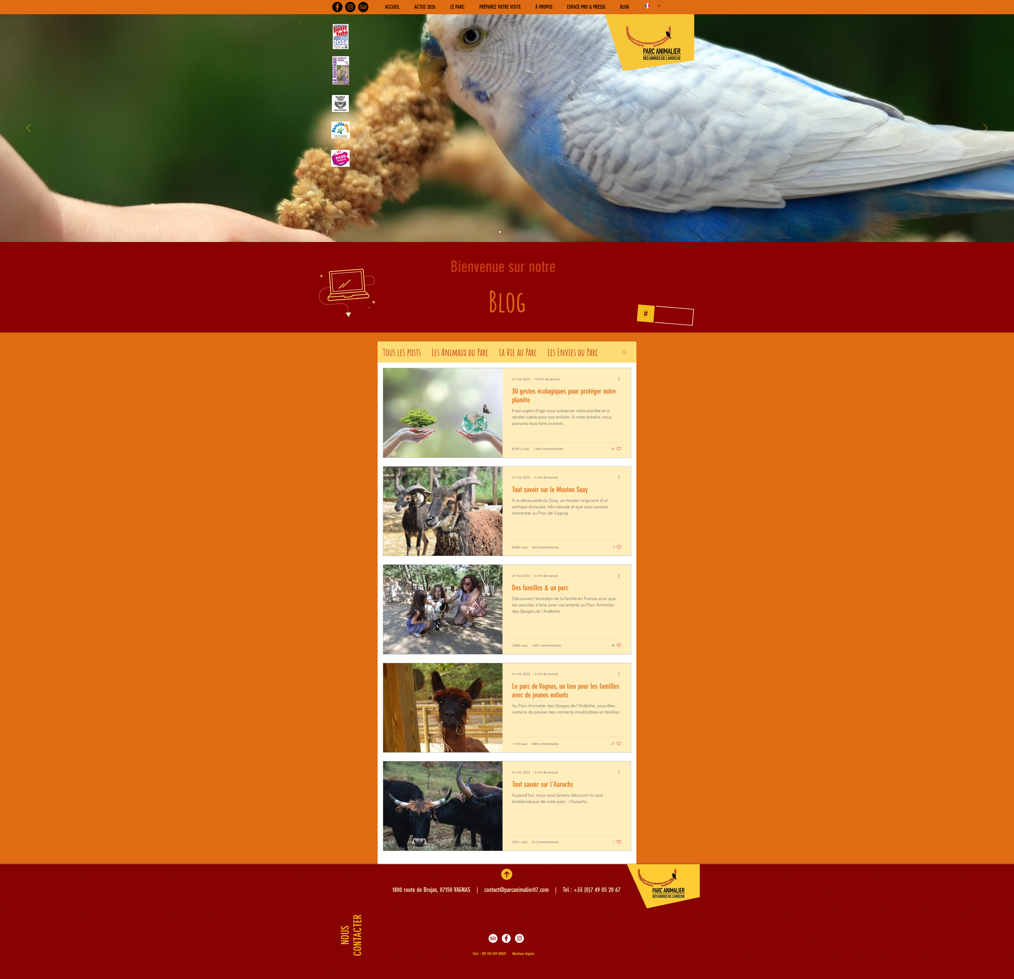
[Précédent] (28, 128)
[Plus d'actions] (620, 379)
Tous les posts (402, 352)
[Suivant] (985, 128)
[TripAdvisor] (363, 7)
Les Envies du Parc (572, 352)
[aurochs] (509, 232)
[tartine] (519, 232)
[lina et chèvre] (504, 232)
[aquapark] (514, 232)
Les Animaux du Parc (460, 352)
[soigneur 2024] (500, 232)
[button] (624, 352)
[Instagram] (350, 7)
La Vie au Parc (518, 352)
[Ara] (495, 232)
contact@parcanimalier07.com (516, 890)
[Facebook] (337, 7)
